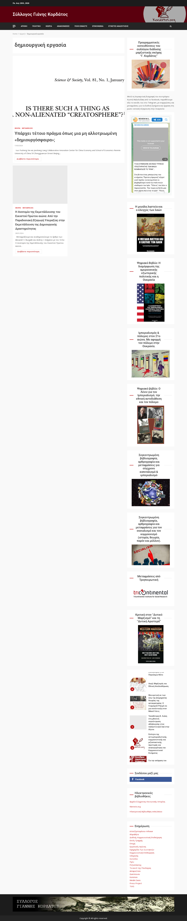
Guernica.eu (135, 874)
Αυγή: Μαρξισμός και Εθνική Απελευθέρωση (138, 685)
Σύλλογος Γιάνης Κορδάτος (40, 14)
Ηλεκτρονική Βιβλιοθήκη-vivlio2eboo (146, 811)
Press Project (136, 883)
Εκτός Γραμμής (136, 840)
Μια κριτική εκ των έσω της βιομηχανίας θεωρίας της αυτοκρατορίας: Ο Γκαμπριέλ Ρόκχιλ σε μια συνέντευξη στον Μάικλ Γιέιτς (138, 703)
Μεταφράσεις (27, 128)
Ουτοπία (134, 859)
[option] (151, 685)
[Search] (170, 26)
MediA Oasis (135, 880)
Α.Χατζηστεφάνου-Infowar (141, 831)
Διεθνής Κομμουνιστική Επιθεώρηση (146, 837)
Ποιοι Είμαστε (81, 26)
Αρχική (24, 26)
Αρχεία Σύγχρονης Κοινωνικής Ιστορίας (147, 801)
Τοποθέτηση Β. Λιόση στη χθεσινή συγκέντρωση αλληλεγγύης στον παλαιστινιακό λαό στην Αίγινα (138, 722)
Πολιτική (36, 26)
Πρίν (132, 862)
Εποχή (132, 843)
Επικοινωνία (97, 26)
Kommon (134, 877)
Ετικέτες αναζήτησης (118, 26)
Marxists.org (135, 806)
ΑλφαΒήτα (134, 834)
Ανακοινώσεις (63, 26)
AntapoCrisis (135, 871)
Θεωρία (49, 26)
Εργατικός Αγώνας (138, 846)
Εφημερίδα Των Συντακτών (142, 849)
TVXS (132, 886)
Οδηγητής (134, 855)
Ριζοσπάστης (135, 865)
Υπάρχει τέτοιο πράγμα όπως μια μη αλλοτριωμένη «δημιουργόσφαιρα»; (69, 90)
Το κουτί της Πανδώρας (140, 868)
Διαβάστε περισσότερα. (28, 159)
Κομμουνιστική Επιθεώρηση (142, 852)
